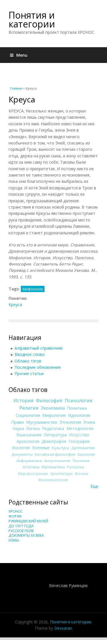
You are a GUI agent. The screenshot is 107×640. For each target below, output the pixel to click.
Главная (16, 88)
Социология (28, 415)
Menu (21, 55)
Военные (41, 447)
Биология (86, 454)
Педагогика (53, 428)
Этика (89, 422)
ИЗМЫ (14, 540)
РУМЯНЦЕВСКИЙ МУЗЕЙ (28, 521)
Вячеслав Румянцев (68, 585)
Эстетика (30, 466)
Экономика (53, 408)
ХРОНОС (16, 511)
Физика (81, 473)
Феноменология (53, 479)
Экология (21, 447)
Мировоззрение (33, 473)
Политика (77, 408)
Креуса (15, 304)
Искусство (79, 434)
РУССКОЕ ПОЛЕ (21, 530)
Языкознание (29, 434)
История (23, 400)
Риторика (75, 467)
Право (17, 422)
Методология (79, 428)
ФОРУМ (15, 516)
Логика (33, 428)
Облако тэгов (28, 361)
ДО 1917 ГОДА (21, 526)
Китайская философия (55, 454)
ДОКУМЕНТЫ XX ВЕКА (26, 535)
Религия (29, 408)
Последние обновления (37, 367)
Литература (55, 434)
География (79, 441)
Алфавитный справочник (39, 348)
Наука (18, 428)
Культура (60, 447)
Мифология (33, 289)
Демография (54, 441)
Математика (53, 466)
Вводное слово (30, 354)
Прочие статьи (29, 373)
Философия (49, 400)
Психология (78, 400)
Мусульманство (41, 422)
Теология (80, 460)
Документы (22, 454)
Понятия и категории (32, 19)
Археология (28, 441)
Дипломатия (82, 447)
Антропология (57, 460)
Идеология (79, 415)
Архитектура (61, 473)
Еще (94, 486)
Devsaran (63, 628)
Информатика (29, 460)
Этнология (70, 422)
